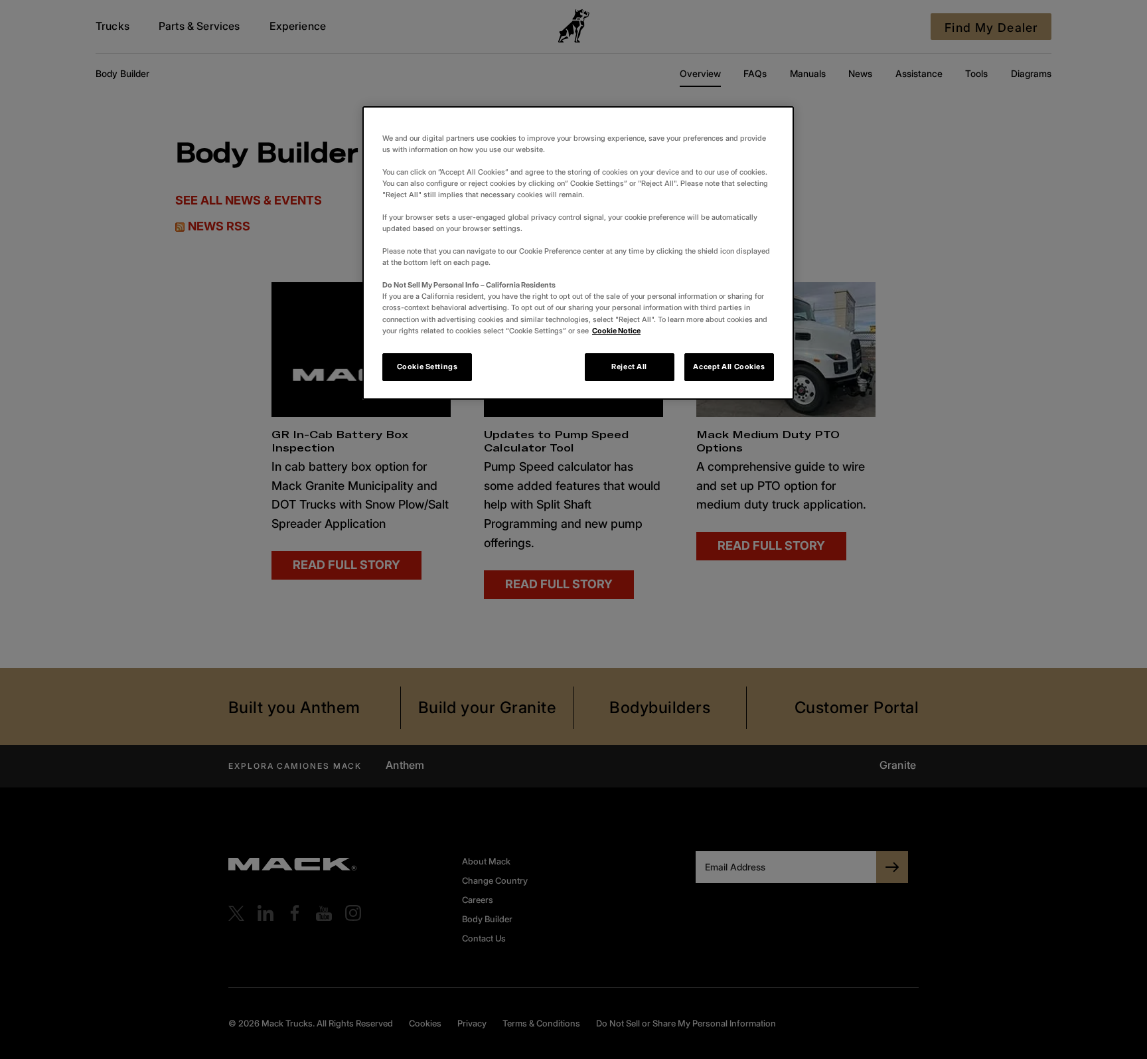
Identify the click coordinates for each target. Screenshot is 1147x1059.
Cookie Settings (427, 366)
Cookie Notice (616, 330)
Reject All (629, 366)
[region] (578, 253)
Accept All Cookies (729, 366)
